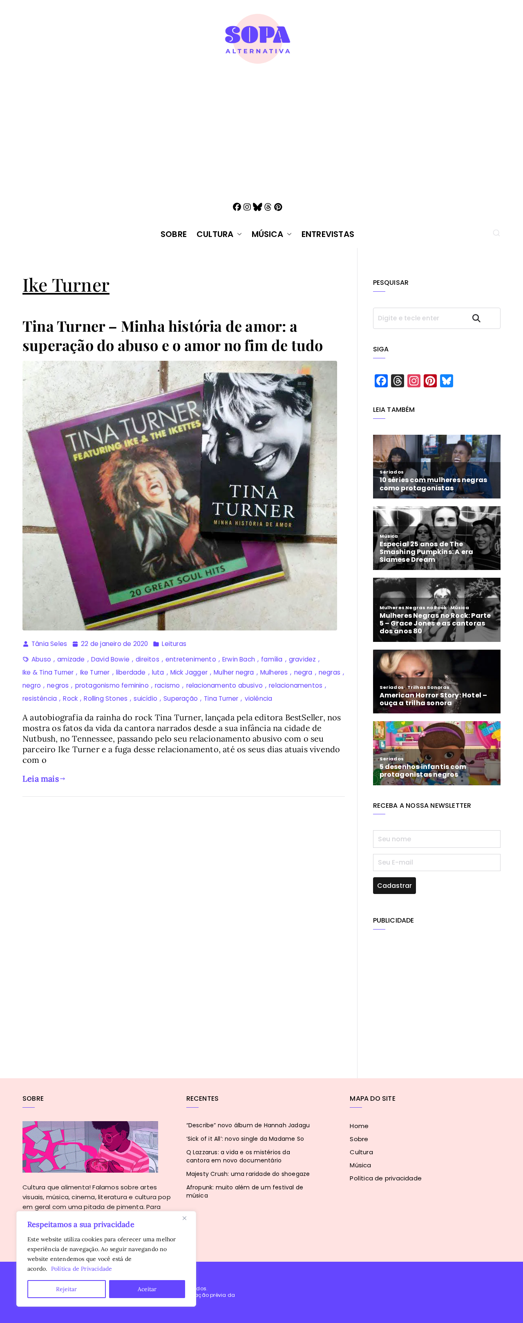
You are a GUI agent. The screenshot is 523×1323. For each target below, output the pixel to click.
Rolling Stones (105, 698)
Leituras (174, 643)
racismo (167, 685)
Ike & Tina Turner (48, 672)
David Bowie (110, 659)
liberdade (131, 672)
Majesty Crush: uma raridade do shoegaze (248, 1174)
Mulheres (274, 672)
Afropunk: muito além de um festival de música (245, 1191)
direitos (147, 659)
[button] (238, 234)
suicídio (145, 698)
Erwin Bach (238, 659)
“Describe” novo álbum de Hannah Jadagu (248, 1125)
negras (329, 672)
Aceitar (147, 1289)
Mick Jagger (189, 672)
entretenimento (190, 659)
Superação (180, 698)
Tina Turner (221, 698)
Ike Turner (95, 672)
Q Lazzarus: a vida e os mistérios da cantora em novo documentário (238, 1156)
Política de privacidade (386, 1178)
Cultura (215, 234)
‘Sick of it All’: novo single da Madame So (245, 1139)
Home (359, 1126)
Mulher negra (234, 672)
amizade (71, 659)
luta (158, 672)
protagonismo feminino (112, 685)
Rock (70, 698)
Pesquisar (483, 318)
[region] (106, 1259)
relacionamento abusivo (224, 685)
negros (58, 685)
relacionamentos (295, 685)
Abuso (41, 659)
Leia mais (40, 778)
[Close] (187, 1218)
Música (268, 234)
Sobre (174, 234)
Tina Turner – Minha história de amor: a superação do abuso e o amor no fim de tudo (172, 335)
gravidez (302, 659)
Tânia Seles (49, 643)
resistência (39, 698)
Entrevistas (328, 234)
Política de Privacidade (81, 1268)
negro (31, 685)
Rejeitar (66, 1289)
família (271, 659)
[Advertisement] (261, 126)
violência (259, 698)
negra (303, 672)
